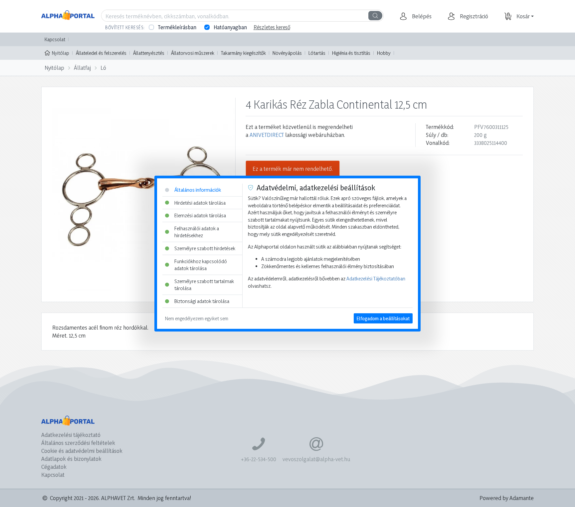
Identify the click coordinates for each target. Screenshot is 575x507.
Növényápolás (287, 53)
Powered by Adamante (506, 497)
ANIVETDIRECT (267, 134)
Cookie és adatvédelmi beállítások (81, 450)
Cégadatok (54, 466)
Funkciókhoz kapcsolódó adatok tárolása (200, 264)
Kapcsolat (55, 39)
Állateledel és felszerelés (101, 53)
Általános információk (197, 190)
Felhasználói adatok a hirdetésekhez (196, 232)
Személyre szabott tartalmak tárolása (204, 285)
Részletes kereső (272, 27)
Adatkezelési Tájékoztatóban (375, 278)
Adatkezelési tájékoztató (70, 434)
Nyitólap (60, 53)
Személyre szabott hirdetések (204, 248)
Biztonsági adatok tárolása (201, 301)
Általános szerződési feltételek (78, 442)
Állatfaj (82, 67)
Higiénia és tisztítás (351, 53)
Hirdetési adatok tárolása (200, 202)
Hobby (384, 53)
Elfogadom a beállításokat (383, 318)
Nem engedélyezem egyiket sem (196, 318)
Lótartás (316, 53)
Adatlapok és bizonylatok (71, 458)
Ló (103, 67)
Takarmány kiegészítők (243, 53)
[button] (421, 16)
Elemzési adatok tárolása (200, 215)
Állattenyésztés (148, 53)
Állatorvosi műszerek (192, 53)
